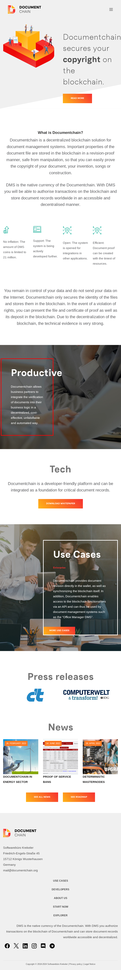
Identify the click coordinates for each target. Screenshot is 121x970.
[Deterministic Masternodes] (100, 756)
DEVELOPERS (60, 889)
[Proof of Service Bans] (60, 756)
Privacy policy (75, 964)
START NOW (60, 906)
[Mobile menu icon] (111, 9)
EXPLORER (60, 915)
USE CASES (60, 880)
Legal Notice (89, 964)
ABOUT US (60, 898)
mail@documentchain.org (20, 870)
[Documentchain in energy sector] (20, 756)
